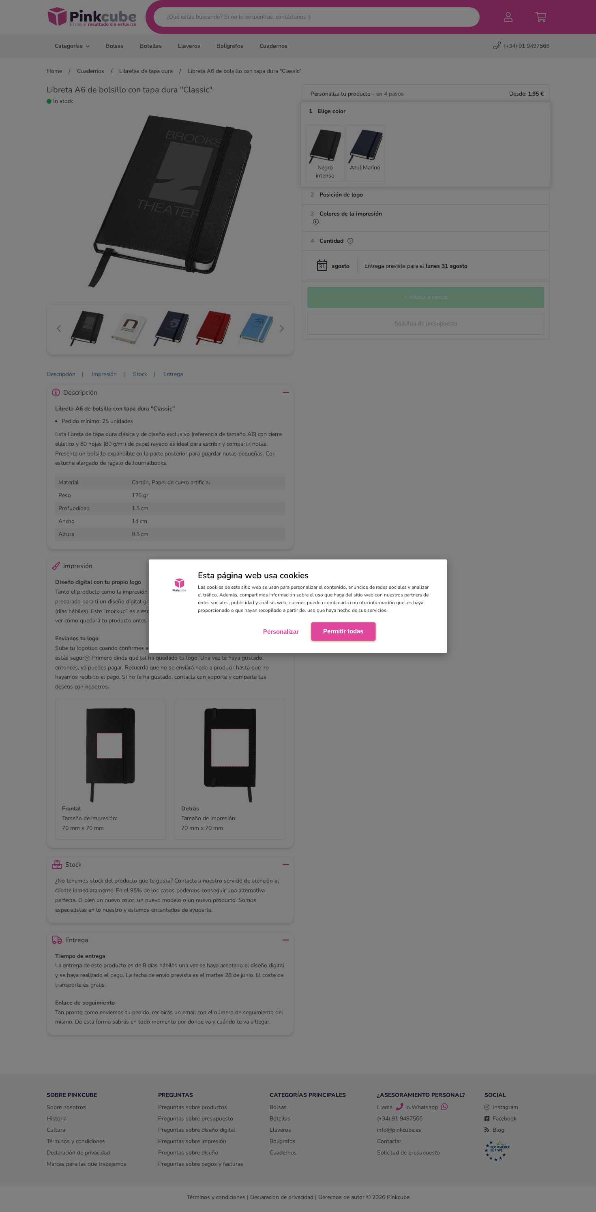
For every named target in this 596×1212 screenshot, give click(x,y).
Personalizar (281, 631)
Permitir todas (343, 631)
